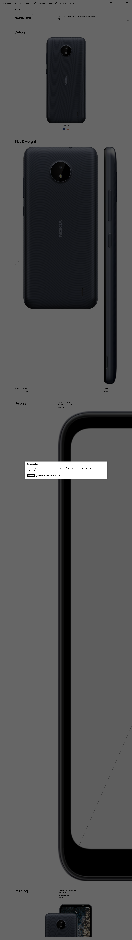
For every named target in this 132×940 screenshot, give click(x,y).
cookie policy (32, 470)
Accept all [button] (31, 475)
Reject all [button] (55, 475)
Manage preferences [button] (43, 475)
